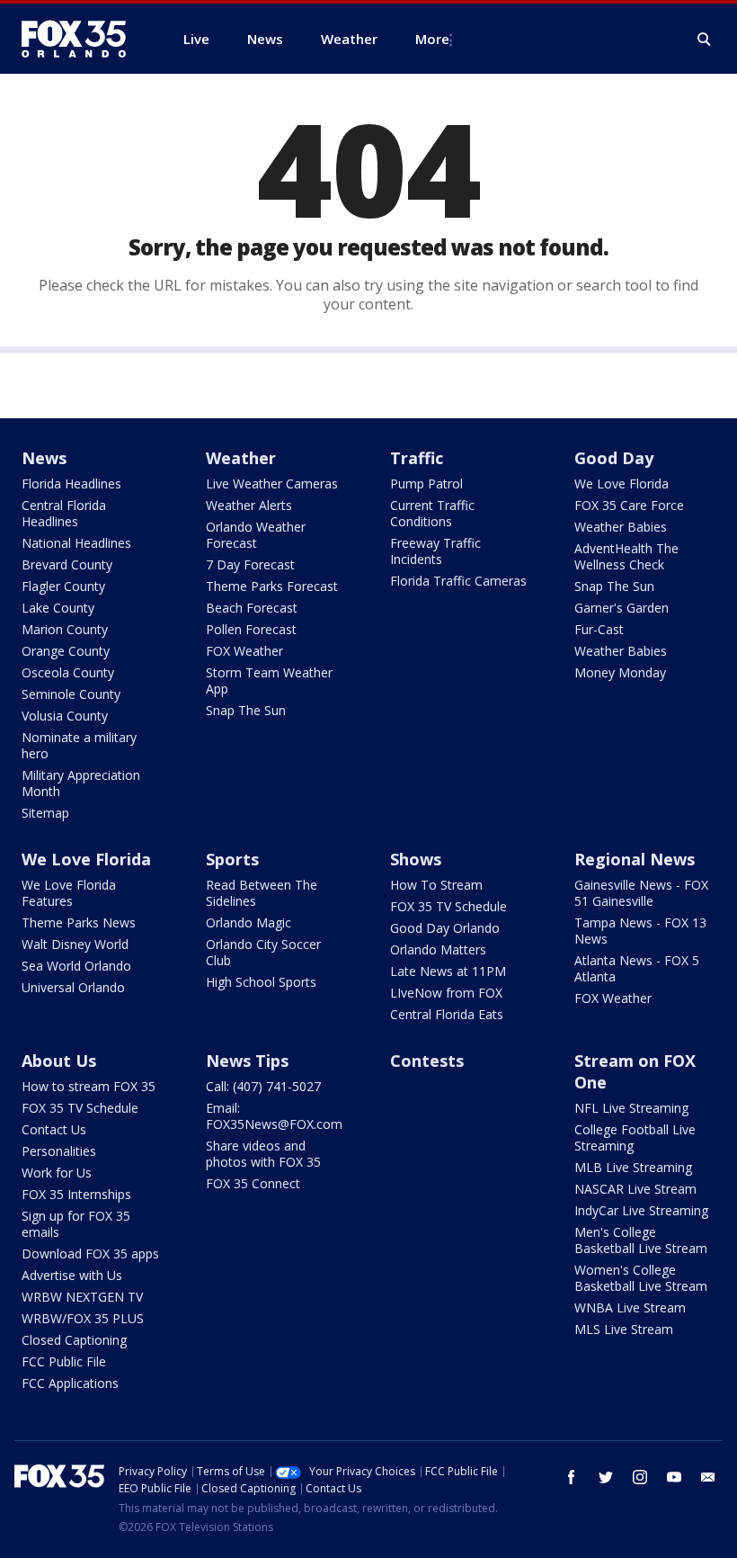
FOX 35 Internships (76, 1194)
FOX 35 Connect (253, 1183)
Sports (232, 859)
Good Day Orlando (445, 927)
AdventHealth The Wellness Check (626, 556)
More (432, 39)
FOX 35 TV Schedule (448, 906)
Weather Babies (620, 526)
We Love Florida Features (69, 892)
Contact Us (54, 1129)
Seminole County (71, 694)
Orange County (66, 650)
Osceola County (68, 672)
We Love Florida (621, 483)
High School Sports (261, 981)
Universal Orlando (73, 987)
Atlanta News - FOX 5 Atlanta (636, 968)
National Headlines (76, 542)
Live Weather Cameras (272, 483)
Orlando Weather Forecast (256, 534)
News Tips (247, 1060)
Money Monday (620, 672)
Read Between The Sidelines (261, 892)
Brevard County (67, 564)
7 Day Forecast (250, 564)
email (708, 1477)
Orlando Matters (438, 949)
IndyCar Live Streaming (641, 1210)
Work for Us (57, 1172)
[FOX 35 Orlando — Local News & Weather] (81, 38)
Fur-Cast (599, 629)
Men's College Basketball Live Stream (640, 1240)
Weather (241, 458)
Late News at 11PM (448, 971)
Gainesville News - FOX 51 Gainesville (641, 892)
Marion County (65, 629)
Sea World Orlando (76, 965)
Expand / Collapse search (704, 39)
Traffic (416, 458)
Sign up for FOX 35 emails (76, 1223)
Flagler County (63, 586)
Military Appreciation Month (81, 783)
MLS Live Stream (623, 1329)
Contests (427, 1060)
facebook (571, 1477)
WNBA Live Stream (630, 1307)
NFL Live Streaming (631, 1107)
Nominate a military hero (79, 745)
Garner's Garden (621, 607)
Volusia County (65, 715)
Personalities (59, 1151)
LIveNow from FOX (446, 992)
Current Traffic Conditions (432, 513)
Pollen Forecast (251, 629)
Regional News (634, 859)
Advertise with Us (72, 1275)
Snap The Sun (246, 710)
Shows (415, 859)
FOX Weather (244, 650)
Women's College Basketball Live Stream (640, 1277)
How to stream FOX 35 (88, 1086)
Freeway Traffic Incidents (435, 551)
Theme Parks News (79, 922)
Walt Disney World (75, 944)
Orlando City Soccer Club (263, 952)
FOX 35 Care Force (629, 505)
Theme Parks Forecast (272, 586)
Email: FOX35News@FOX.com (274, 1116)
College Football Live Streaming (635, 1137)
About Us (59, 1060)
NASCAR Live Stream (635, 1188)
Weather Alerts (249, 505)
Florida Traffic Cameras (458, 580)
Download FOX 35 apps (90, 1253)
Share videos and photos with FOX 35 (263, 1153)
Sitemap (45, 812)
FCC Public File (64, 1361)
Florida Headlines (71, 483)
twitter (605, 1477)
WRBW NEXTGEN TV (82, 1296)
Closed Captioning (74, 1339)
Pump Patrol (426, 483)
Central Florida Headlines (64, 513)
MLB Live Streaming (633, 1167)
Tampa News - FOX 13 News (640, 930)
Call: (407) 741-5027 (263, 1086)
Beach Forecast (251, 607)
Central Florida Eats (446, 1014)
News (44, 458)
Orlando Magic (248, 922)
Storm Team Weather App (269, 680)
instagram (640, 1477)
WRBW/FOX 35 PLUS (83, 1318)
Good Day (613, 458)
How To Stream (436, 884)
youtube (674, 1477)
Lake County (58, 607)
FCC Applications (70, 1383)
